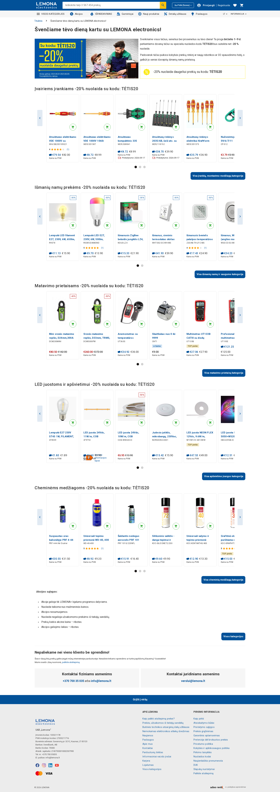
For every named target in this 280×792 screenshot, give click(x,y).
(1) (68, 149)
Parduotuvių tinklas (152, 752)
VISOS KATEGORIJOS (53, 13)
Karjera (146, 760)
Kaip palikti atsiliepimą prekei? (158, 718)
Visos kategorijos (152, 769)
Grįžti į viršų (140, 699)
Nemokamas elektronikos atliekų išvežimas (165, 731)
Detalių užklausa (177, 13)
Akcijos (79, 13)
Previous (39, 118)
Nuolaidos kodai (202, 756)
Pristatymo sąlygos (204, 727)
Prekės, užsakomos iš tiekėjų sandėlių (163, 722)
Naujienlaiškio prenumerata (208, 760)
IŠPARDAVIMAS (103, 13)
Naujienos (147, 735)
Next (240, 118)
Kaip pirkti (198, 718)
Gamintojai (127, 13)
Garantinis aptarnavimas (206, 735)
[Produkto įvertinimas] (58, 149)
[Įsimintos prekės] (235, 5)
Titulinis (38, 20)
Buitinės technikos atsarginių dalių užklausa (165, 727)
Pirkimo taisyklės (202, 752)
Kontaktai (147, 748)
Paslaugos (201, 13)
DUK (195, 765)
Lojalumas (148, 765)
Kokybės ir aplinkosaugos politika (211, 748)
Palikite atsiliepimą (203, 773)
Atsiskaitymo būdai (203, 722)
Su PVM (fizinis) (182, 5)
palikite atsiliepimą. (71, 662)
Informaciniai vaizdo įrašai (156, 756)
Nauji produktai (151, 13)
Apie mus (147, 743)
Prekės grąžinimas (203, 731)
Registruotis (224, 5)
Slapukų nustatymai (204, 769)
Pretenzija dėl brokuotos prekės (210, 739)
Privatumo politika (203, 743)
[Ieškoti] (163, 5)
